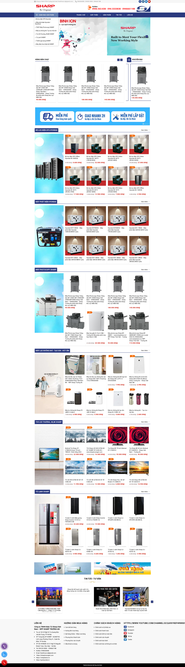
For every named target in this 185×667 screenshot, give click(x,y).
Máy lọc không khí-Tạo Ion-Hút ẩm (46, 30)
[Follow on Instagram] (143, 1)
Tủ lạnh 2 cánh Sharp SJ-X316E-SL (116, 550)
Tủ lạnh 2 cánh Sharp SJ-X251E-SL (137, 550)
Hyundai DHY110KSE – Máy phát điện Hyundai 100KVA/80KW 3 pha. (73, 230)
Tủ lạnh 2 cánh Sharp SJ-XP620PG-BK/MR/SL (116, 519)
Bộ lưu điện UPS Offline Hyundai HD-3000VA (72, 157)
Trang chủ (80, 15)
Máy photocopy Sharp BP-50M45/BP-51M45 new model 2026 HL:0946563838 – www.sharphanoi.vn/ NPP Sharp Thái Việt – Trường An (138, 336)
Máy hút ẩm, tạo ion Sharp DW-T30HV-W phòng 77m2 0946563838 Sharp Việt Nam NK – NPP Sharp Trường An (74, 379)
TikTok (130, 636)
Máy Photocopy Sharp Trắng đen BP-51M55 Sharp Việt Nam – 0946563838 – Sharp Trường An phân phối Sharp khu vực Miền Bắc (113, 89)
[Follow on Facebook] (140, 1)
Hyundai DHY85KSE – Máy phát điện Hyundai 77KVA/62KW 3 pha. (116, 230)
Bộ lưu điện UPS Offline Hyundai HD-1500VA (136, 189)
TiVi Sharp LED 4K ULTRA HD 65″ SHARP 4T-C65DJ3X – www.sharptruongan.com (96, 450)
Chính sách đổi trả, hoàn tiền (103, 634)
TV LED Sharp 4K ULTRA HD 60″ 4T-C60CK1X (138, 481)
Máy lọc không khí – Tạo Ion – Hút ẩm (138, 411)
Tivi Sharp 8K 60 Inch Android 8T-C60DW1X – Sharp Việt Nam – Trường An (138, 450)
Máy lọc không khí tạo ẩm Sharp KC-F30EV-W (116, 411)
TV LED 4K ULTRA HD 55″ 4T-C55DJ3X (96, 481)
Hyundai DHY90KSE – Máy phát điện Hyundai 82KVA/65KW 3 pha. (95, 230)
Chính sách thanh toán (102, 630)
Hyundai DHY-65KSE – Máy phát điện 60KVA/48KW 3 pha (74, 259)
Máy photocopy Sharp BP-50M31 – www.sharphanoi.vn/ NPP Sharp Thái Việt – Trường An (117, 336)
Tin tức (119, 15)
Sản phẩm (107, 15)
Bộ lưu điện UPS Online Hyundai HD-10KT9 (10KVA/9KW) (94, 158)
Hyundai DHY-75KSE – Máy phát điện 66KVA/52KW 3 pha (138, 229)
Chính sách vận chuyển (102, 637)
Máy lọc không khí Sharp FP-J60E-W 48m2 (95, 411)
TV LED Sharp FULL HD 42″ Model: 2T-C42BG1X (116, 481)
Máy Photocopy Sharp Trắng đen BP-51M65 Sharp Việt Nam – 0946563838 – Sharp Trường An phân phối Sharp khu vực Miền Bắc (90, 89)
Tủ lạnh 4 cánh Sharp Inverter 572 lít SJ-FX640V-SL (96, 519)
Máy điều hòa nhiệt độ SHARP (45, 44)
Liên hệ (130, 15)
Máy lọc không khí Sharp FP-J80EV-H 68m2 (74, 411)
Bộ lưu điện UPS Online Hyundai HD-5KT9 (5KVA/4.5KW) (136, 158)
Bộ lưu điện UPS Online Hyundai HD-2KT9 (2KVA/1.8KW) (94, 190)
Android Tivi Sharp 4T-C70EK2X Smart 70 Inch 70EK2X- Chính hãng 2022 (73, 450)
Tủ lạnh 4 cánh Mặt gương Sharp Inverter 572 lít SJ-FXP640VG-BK (73, 519)
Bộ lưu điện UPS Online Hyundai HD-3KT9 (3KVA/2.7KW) (72, 190)
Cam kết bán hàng (70, 627)
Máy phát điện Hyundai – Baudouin (43, 23)
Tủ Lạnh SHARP (41, 37)
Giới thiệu (94, 15)
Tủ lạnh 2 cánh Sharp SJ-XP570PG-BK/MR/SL (137, 519)
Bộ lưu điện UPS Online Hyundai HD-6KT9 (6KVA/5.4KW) (115, 158)
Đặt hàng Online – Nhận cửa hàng (75, 634)
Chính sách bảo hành (101, 640)
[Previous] (62, 36)
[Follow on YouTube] (149, 1)
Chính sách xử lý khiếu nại (103, 627)
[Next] (146, 36)
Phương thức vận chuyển (72, 640)
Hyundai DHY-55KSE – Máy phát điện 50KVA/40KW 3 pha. (96, 259)
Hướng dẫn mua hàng (71, 630)
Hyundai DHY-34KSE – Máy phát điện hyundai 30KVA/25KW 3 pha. (137, 259)
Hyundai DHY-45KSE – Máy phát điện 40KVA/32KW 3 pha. (117, 259)
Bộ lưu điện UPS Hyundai (43, 19)
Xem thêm (144, 130)
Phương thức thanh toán (72, 637)
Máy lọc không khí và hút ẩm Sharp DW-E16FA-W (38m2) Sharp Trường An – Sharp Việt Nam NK (138, 379)
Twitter (130, 639)
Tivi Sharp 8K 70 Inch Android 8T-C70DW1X (117, 449)
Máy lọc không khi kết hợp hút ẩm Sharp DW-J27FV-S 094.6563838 (117, 378)
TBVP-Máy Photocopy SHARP (45, 27)
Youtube (130, 633)
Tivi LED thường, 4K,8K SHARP (45, 34)
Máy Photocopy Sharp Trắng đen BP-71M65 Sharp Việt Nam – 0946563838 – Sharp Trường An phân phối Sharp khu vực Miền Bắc (74, 336)
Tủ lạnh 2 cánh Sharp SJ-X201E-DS (73, 550)
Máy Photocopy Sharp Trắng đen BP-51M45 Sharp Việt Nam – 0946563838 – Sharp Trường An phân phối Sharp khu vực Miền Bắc (68, 89)
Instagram (131, 630)
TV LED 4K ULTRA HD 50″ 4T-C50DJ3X (74, 481)
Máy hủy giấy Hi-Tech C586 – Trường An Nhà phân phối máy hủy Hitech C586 (96, 335)
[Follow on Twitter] (146, 1)
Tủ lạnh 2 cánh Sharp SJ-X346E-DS (94, 550)
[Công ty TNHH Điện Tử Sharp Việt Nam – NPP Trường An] (44, 8)
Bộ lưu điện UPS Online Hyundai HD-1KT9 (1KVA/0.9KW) (115, 190)
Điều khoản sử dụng (71, 644)
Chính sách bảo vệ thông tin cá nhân (106, 644)
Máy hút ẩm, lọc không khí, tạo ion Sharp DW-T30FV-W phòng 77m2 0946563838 (96, 378)
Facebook (131, 627)
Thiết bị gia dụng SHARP (43, 41)
